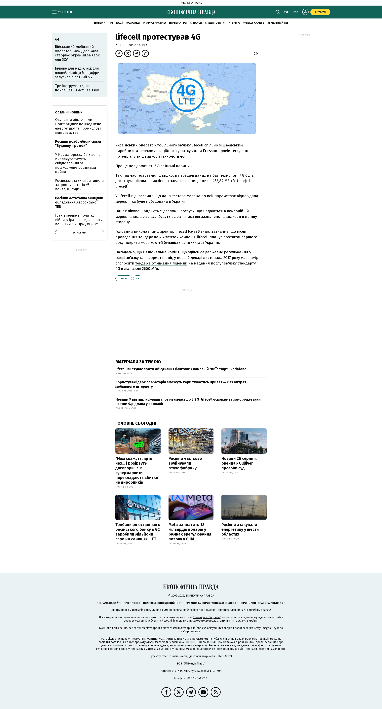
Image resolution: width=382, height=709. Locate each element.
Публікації (115, 22)
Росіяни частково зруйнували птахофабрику (185, 463)
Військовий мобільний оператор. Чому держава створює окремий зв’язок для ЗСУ (77, 53)
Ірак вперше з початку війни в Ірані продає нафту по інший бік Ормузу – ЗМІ (78, 219)
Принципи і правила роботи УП (263, 602)
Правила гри (178, 22)
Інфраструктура (154, 22)
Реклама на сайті (109, 602)
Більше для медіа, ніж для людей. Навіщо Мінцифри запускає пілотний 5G (77, 72)
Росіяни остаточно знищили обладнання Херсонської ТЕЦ (79, 202)
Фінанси (196, 22)
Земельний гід (277, 22)
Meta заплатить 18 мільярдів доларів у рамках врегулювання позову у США (190, 531)
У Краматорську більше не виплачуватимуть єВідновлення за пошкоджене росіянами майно (77, 163)
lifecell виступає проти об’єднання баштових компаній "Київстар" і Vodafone (180, 369)
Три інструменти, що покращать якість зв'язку (77, 88)
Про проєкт (132, 602)
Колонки (133, 22)
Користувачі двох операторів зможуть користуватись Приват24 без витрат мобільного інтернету (180, 384)
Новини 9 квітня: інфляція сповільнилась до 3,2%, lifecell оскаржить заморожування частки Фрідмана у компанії (188, 401)
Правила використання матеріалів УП (211, 602)
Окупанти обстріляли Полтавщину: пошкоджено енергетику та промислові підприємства (78, 126)
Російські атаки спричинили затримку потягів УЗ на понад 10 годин (79, 184)
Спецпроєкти (214, 22)
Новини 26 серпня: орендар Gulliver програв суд (239, 463)
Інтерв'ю (234, 22)
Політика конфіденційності (162, 602)
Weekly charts (253, 22)
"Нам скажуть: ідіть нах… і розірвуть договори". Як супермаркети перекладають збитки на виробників (136, 470)
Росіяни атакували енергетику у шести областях (240, 529)
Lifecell (123, 278)
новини (99, 22)
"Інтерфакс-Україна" (206, 617)
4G (137, 278)
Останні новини (69, 112)
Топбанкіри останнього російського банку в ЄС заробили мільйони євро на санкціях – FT (137, 531)
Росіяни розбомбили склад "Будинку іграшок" (78, 143)
